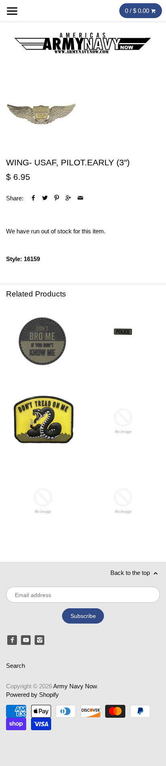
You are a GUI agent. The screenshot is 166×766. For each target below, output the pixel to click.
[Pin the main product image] (56, 198)
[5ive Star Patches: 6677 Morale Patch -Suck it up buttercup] (43, 500)
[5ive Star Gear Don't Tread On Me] (43, 421)
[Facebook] (12, 640)
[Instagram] (39, 640)
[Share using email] (80, 198)
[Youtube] (26, 640)
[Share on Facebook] (33, 198)
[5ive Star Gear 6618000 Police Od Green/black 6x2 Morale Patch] (123, 341)
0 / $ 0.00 (138, 10)
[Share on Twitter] (45, 198)
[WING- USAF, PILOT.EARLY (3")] (41, 114)
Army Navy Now (75, 686)
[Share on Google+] (68, 198)
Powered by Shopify (32, 694)
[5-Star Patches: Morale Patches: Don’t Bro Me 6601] (43, 341)
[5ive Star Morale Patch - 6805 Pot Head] (123, 421)
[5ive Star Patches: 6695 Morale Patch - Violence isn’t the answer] (123, 500)
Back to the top (130, 572)
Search (15, 665)
